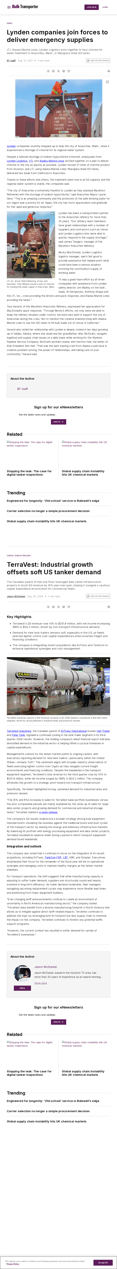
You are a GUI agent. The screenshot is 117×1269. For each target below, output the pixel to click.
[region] (58, 1262)
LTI (31, 160)
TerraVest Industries (19, 731)
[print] (108, 71)
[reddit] (63, 71)
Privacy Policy (12, 1264)
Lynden (11, 146)
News (9, 23)
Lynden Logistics (17, 160)
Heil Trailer (103, 731)
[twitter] (58, 71)
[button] (9, 7)
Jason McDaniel (16, 596)
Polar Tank (18, 735)
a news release (48, 812)
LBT (65, 857)
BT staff (11, 60)
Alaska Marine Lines (51, 160)
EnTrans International (74, 731)
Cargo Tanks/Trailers (19, 556)
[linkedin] (53, 71)
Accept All (103, 1263)
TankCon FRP (53, 857)
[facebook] (48, 71)
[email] (68, 71)
